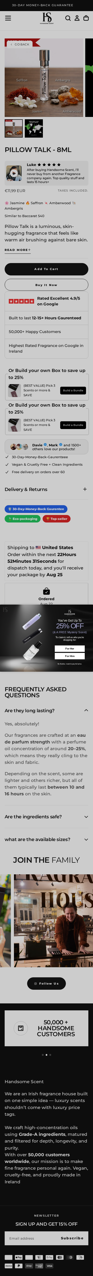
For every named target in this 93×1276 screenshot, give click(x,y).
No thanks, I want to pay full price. (70, 664)
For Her (69, 648)
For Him (69, 656)
